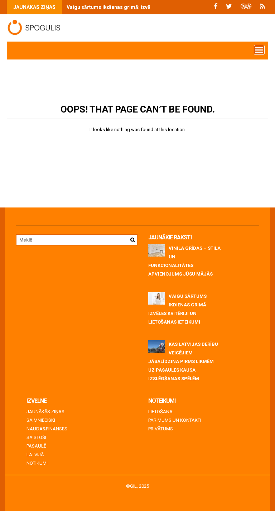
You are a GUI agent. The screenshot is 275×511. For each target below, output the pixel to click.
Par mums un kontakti (174, 420)
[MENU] (259, 50)
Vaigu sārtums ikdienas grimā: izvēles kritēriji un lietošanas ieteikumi (149, 7)
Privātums (160, 428)
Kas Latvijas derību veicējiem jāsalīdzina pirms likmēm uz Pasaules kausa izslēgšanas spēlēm (183, 361)
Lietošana (160, 411)
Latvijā (35, 454)
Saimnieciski (40, 420)
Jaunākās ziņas (45, 411)
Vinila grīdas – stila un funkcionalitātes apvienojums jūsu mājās (184, 261)
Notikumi (37, 463)
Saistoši (36, 437)
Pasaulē (36, 446)
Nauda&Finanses (46, 428)
